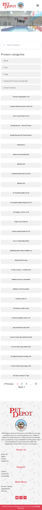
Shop (21, 21)
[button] (38, 5)
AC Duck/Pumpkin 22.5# (21, 193)
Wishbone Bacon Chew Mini (21, 279)
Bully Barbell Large (21, 260)
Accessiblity (5, 476)
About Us (4, 454)
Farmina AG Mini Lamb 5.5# (21, 318)
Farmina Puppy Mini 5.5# (21, 97)
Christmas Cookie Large (21, 308)
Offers (3, 456)
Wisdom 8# (21, 183)
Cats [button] (6, 67)
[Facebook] (17, 497)
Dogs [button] (6, 74)
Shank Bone (21, 145)
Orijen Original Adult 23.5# (21, 231)
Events (3, 459)
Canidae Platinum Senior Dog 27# (21, 106)
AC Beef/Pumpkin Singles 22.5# (21, 203)
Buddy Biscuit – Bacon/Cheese (21, 126)
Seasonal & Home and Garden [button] (16, 81)
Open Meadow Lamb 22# (21, 328)
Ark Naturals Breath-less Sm (21, 174)
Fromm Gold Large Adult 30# (21, 347)
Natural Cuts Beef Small (21, 154)
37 (36, 384)
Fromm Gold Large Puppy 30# (21, 366)
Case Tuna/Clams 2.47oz (21, 116)
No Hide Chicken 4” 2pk (21, 376)
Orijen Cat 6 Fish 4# (21, 222)
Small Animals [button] (10, 87)
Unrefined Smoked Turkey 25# (21, 356)
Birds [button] (6, 60)
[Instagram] (25, 497)
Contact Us (5, 461)
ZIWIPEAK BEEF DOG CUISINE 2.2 (21, 251)
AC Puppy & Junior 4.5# (21, 212)
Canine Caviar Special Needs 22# (21, 337)
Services (4, 491)
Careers (3, 471)
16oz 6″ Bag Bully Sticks (21, 241)
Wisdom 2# (21, 164)
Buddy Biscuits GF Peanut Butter (21, 135)
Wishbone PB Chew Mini (21, 289)
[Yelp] (21, 497)
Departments (5, 489)
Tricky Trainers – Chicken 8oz (21, 270)
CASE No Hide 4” (21, 299)
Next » (21, 387)
